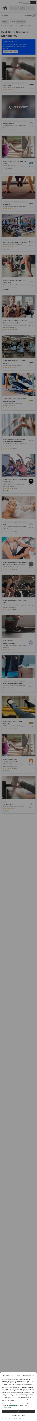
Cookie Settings (18, 1415)
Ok (19, 1411)
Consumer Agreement (14, 1405)
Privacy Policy (7, 1407)
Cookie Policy (17, 1418)
